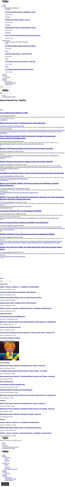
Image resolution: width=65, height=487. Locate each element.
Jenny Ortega (58, 241)
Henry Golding (18, 228)
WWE (4, 168)
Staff (4, 444)
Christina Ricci (13, 241)
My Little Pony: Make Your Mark (14, 256)
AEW (1, 167)
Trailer (51, 167)
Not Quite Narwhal (18, 179)
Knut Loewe (50, 155)
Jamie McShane (51, 241)
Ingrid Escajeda (44, 155)
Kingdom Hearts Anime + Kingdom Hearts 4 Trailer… (20, 27)
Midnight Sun (44, 130)
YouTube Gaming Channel (9, 448)
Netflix (56, 130)
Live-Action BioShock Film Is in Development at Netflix (21, 211)
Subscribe (5, 484)
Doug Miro (24, 155)
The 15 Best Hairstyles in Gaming (10, 338)
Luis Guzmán (6, 242)
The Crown (19, 206)
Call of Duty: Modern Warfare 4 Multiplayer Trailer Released (18, 292)
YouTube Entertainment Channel (10, 447)
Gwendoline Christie (35, 241)
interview (2, 192)
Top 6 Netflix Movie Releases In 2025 (14, 113)
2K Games (2, 218)
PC (4, 207)
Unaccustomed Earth (31, 144)
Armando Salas (9, 155)
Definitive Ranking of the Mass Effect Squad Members (16, 390)
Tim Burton (42, 242)
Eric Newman (30, 155)
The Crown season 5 (27, 206)
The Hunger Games (48, 218)
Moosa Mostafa (13, 242)
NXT (20, 167)
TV (6, 120)
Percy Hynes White (28, 242)
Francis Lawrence (26, 218)
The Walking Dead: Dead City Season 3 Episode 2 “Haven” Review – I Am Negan (23, 371)
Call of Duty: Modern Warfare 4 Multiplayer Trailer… (20, 12)
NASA (5, 192)
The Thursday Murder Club (30, 131)
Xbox (11, 207)
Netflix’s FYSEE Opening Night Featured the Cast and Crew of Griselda (26, 148)
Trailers (2, 158)
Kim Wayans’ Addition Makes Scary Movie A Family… (20, 46)
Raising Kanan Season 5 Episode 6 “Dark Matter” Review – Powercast (20, 414)
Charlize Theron (4, 228)
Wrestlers (55, 167)
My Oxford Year (51, 130)
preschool (25, 179)
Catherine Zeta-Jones (5, 241)
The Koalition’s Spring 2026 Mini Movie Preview (19, 69)
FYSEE (35, 155)
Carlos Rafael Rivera (17, 155)
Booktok (2, 144)
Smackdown (47, 167)
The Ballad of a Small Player (17, 131)
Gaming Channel (9, 84)
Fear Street (17, 130)
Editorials (5, 76)
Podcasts (5, 78)
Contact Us (5, 445)
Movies (7, 43)
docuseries (4, 167)
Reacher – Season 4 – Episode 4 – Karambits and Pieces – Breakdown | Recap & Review (25, 308)
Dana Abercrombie (5, 126)
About (4, 5)
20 (3, 258)
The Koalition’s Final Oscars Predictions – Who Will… (20, 61)
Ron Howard (13, 192)
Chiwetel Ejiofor (11, 228)
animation (2, 179)
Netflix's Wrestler (14, 167)
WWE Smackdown (14, 168)
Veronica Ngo (11, 229)
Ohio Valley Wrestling (26, 167)
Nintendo (7, 460)
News (1, 109)
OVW (32, 167)
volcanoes (35, 192)
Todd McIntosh (7, 157)
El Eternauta (11, 130)
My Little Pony (3, 256)
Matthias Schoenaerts (46, 228)
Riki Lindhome (36, 242)
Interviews (7, 77)
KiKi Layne (24, 228)
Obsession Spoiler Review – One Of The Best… (19, 54)
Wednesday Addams (55, 242)
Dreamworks (8, 179)
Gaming (4, 6)
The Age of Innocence (20, 144)
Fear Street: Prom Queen (25, 130)
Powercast (7, 467)
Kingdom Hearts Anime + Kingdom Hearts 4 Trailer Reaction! (18, 303)
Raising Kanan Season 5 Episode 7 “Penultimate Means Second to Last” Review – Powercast (27, 376)
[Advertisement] (23, 106)
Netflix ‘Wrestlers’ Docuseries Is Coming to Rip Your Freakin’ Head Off (26, 161)
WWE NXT (7, 168)
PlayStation (7, 9)
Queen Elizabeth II (12, 206)
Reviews (4, 74)
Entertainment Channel (10, 83)
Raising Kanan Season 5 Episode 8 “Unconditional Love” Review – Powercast (22, 365)
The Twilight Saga (41, 131)
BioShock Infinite (18, 218)
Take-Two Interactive (39, 218)
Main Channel (8, 81)
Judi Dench (2, 206)
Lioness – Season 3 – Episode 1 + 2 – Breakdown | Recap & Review (19, 287)
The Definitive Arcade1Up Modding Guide (12, 316)
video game (56, 218)
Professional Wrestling (38, 167)
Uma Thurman (4, 229)
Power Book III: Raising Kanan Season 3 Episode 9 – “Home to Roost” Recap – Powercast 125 (27, 332)
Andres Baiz (3, 155)
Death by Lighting (4, 130)
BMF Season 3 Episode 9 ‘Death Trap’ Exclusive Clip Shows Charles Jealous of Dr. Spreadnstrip (28, 322)
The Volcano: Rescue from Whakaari (24, 192)
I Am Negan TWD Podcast (11, 469)
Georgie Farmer (26, 241)
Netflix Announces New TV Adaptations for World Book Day (22, 123)
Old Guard (57, 228)
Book (1, 120)
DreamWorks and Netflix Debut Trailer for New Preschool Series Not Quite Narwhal (32, 173)
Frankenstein (38, 130)
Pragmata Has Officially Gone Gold (10, 327)
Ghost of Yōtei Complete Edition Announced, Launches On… (23, 35)
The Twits (48, 131)
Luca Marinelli (30, 228)
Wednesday (48, 242)
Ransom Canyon (7, 131)
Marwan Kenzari (37, 228)
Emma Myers (20, 241)
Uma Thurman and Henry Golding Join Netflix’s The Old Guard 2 (24, 222)
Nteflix (5, 144)
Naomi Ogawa (20, 242)
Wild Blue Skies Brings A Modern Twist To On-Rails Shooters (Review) (20, 297)
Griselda (38, 155)
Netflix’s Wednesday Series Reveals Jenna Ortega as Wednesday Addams (27, 234)
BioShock (7, 218)
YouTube (5, 80)
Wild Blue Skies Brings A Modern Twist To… (18, 20)
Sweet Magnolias (11, 144)
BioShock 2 (11, 218)
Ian (2, 115)
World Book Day (39, 144)
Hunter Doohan (43, 241)
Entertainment (6, 40)
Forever (33, 130)
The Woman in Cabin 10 (56, 131)
